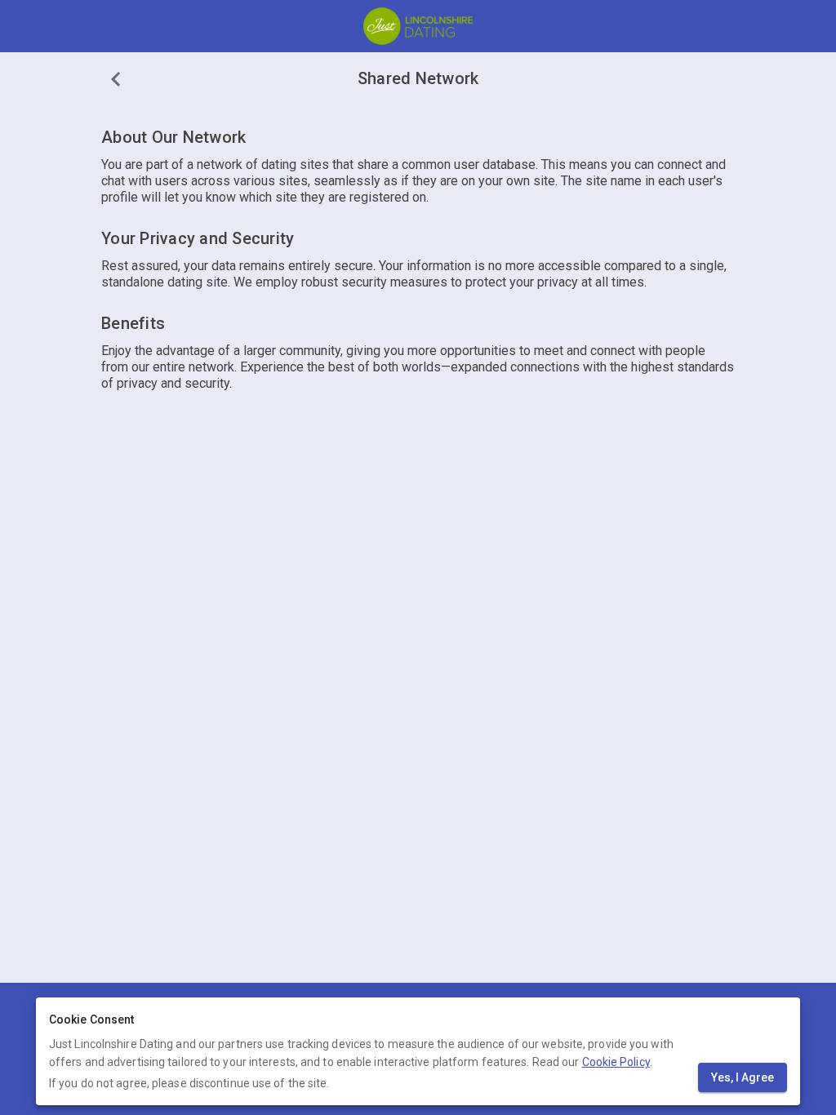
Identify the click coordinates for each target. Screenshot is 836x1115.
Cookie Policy (616, 1061)
